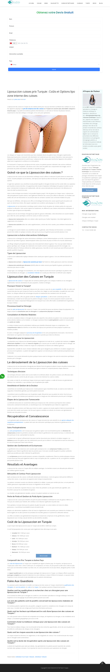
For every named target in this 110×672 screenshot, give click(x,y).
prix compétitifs (57, 289)
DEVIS (94, 3)
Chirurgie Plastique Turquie (24, 657)
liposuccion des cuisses (15, 280)
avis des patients (20, 587)
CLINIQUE (80, 3)
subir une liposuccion (18, 309)
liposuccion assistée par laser (32, 262)
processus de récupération (34, 333)
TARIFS (88, 3)
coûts (29, 587)
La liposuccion (11, 206)
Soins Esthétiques (67, 3)
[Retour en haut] (103, 664)
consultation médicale (33, 273)
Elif (24, 99)
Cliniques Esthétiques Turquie (90, 221)
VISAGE (39, 3)
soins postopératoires (16, 431)
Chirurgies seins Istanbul (88, 217)
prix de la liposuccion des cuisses (33, 108)
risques (36, 587)
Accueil (31, 3)
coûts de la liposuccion (16, 563)
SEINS (46, 3)
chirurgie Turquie (41, 657)
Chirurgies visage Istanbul (89, 214)
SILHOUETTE (55, 3)
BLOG (101, 3)
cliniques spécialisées (41, 296)
